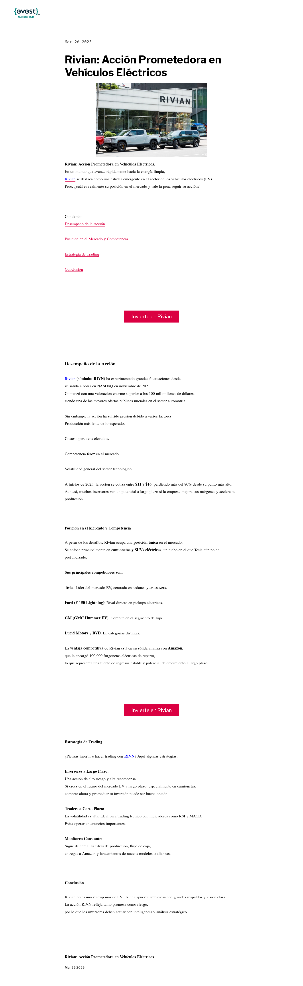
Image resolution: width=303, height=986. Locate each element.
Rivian (70, 178)
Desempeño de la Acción (85, 223)
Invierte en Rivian (152, 316)
